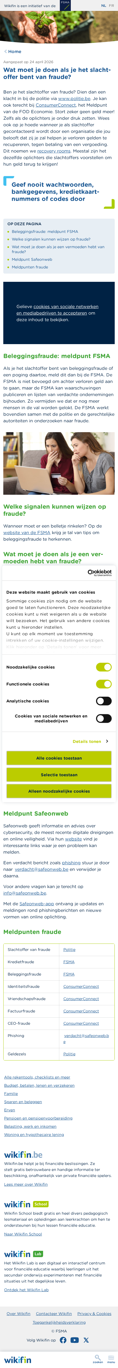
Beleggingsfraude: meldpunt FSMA (45, 231)
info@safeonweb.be (24, 893)
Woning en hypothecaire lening (34, 1134)
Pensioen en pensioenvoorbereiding (38, 1118)
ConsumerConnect (81, 986)
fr (111, 5)
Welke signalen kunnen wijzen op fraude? (51, 239)
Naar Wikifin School (23, 1234)
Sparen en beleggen (23, 1101)
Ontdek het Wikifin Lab (26, 1289)
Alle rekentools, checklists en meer (37, 1077)
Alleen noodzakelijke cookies (59, 791)
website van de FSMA (26, 532)
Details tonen (87, 741)
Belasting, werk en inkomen (30, 1126)
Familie (11, 1093)
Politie (69, 949)
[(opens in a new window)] (65, 5)
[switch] (104, 684)
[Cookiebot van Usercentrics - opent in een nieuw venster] (88, 572)
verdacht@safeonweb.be (41, 869)
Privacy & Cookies (94, 1313)
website (73, 839)
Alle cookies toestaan (59, 758)
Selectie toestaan (59, 774)
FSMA (69, 961)
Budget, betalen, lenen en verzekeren (39, 1085)
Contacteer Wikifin (54, 1313)
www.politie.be (74, 98)
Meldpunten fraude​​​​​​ (30, 267)
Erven (9, 1110)
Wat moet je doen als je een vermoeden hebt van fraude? (58, 249)
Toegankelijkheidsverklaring (59, 1322)
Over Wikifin (18, 1313)
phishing (71, 862)
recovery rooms (54, 151)
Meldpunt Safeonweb (32, 259)
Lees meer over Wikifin (26, 1184)
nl (103, 5)
